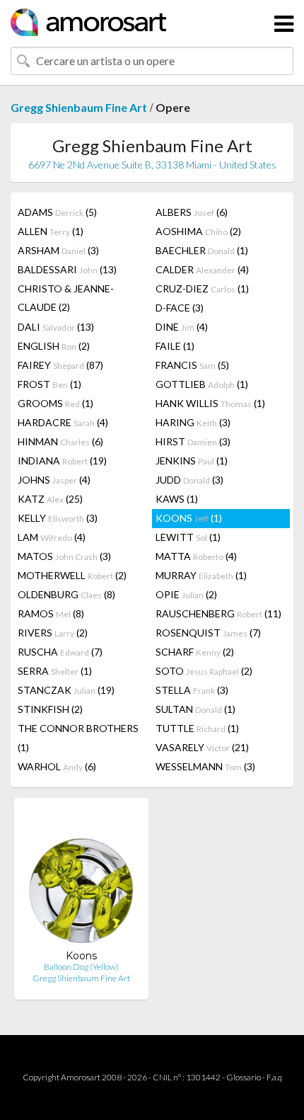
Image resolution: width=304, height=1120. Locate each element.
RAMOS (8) (51, 613)
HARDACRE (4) (63, 422)
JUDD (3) (189, 480)
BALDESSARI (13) (67, 269)
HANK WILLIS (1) (210, 403)
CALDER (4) (202, 269)
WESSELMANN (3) (205, 766)
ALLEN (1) (50, 231)
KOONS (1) (189, 518)
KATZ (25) (50, 499)
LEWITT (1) (188, 537)
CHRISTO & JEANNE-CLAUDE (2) (66, 297)
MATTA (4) (196, 556)
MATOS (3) (64, 556)
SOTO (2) (204, 671)
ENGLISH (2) (54, 346)
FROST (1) (49, 384)
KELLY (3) (58, 518)
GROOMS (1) (55, 403)
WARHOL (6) (57, 766)
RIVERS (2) (53, 633)
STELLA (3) (192, 690)
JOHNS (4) (54, 480)
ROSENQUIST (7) (208, 633)
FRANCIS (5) (192, 365)
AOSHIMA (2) (198, 231)
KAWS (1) (177, 499)
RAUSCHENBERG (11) (218, 613)
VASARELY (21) (202, 747)
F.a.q (274, 1077)
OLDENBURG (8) (66, 594)
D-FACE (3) (180, 308)
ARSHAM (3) (58, 250)
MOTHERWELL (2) (72, 575)
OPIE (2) (186, 594)
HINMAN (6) (60, 441)
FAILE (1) (175, 346)
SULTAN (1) (195, 709)
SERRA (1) (55, 671)
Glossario (243, 1077)
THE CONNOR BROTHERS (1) (78, 737)
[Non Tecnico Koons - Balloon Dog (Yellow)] (81, 879)
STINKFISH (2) (50, 709)
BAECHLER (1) (202, 250)
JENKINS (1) (192, 461)
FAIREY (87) (60, 365)
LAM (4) (52, 537)
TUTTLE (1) (197, 728)
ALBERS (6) (192, 212)
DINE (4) (182, 327)
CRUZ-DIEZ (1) (202, 288)
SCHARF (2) (195, 652)
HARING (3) (193, 422)
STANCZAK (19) (66, 690)
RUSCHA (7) (60, 652)
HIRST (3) (193, 441)
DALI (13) (56, 327)
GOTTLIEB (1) (202, 384)
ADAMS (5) (57, 212)
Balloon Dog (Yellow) (81, 966)
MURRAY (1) (201, 575)
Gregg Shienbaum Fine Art (79, 107)
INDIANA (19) (62, 461)
